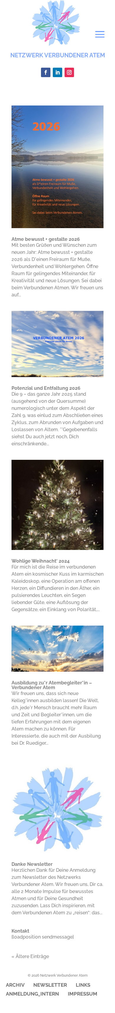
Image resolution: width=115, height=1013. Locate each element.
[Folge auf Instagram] (69, 72)
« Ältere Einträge (30, 956)
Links (83, 985)
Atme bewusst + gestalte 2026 (46, 239)
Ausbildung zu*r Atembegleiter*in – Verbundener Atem (52, 685)
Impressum (82, 994)
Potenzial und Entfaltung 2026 (46, 388)
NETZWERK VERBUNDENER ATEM (57, 55)
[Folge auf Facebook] (45, 72)
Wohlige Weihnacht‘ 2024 (41, 561)
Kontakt (20, 931)
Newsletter (50, 985)
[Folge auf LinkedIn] (57, 72)
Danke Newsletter (32, 864)
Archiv (15, 985)
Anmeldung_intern (32, 994)
